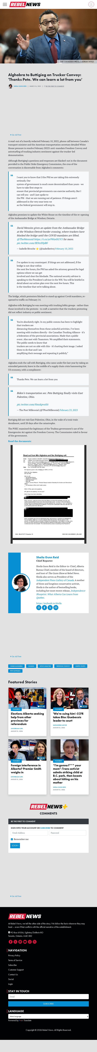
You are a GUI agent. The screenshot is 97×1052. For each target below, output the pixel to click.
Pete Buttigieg (15, 671)
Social (11, 979)
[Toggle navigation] (5, 4)
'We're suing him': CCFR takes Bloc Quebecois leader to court (68, 717)
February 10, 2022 (64, 248)
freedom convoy (63, 666)
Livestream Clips (17, 729)
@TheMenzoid (25, 239)
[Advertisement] (48, 115)
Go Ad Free (16, 135)
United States (80, 666)
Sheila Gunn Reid (20, 86)
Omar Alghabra (16, 666)
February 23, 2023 (69, 410)
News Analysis (45, 666)
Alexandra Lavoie (60, 725)
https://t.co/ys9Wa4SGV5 (48, 239)
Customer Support (16, 969)
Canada (31, 666)
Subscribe (12, 965)
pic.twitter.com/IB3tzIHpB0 (32, 243)
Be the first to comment (55, 86)
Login (10, 984)
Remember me (21, 839)
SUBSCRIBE (45, 828)
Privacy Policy (14, 955)
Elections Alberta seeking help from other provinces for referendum (27, 719)
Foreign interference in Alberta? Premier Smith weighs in (26, 769)
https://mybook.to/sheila (49, 603)
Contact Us (13, 974)
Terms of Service (15, 960)
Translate (27, 1020)
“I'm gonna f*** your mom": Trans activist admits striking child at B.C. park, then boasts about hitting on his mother (67, 774)
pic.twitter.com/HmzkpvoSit (32, 404)
